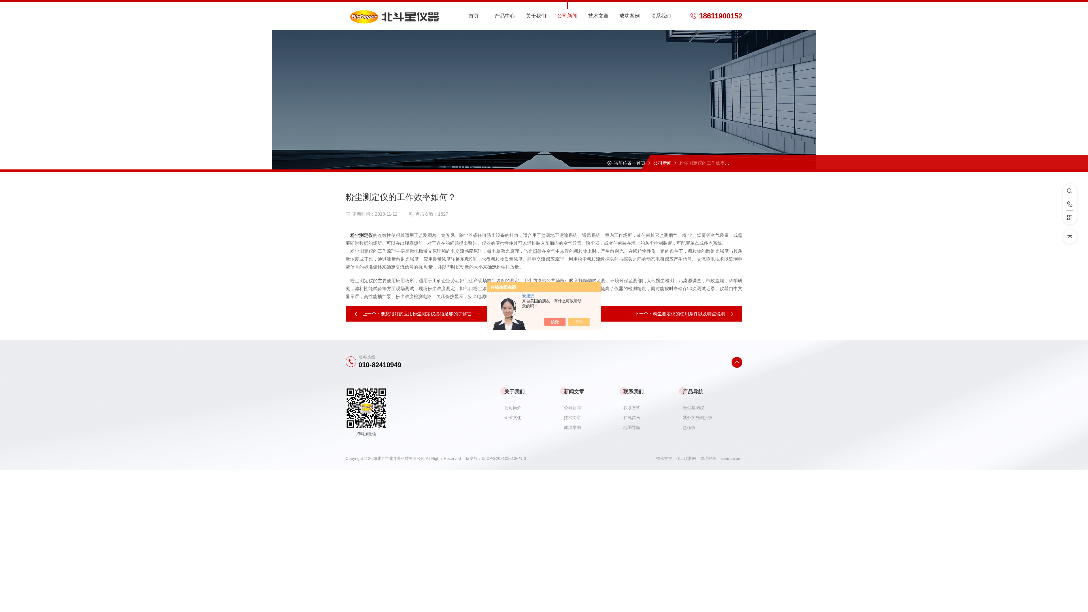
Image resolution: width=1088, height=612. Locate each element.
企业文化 (512, 417)
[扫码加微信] (1070, 217)
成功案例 (629, 16)
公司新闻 (567, 16)
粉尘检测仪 (693, 407)
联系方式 (631, 407)
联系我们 (661, 16)
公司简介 (512, 407)
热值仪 (689, 427)
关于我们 (536, 16)
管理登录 (708, 458)
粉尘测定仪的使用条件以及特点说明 (689, 313)
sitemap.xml (731, 458)
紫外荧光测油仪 (698, 417)
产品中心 (505, 16)
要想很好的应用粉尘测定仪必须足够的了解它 (426, 313)
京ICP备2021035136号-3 (503, 458)
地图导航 (631, 427)
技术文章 (598, 16)
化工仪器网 (688, 458)
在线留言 (631, 417)
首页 (474, 16)
